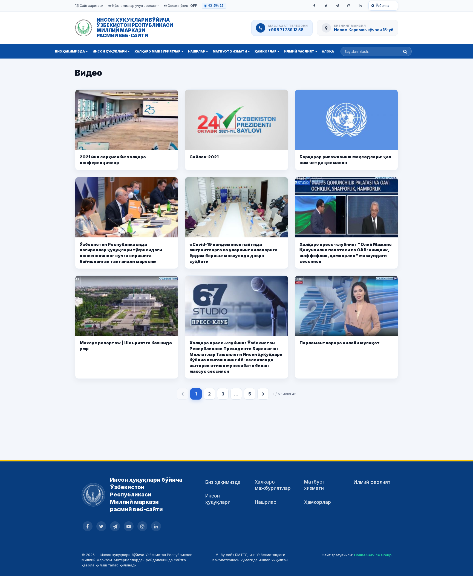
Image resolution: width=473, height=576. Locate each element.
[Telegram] (337, 5)
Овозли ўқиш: (182, 6)
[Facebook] (314, 5)
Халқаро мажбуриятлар (157, 51)
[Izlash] (405, 51)
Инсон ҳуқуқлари (110, 51)
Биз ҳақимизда (70, 51)
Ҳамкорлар (265, 51)
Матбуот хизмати (230, 51)
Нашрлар (196, 51)
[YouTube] (129, 526)
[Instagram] (348, 5)
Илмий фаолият (299, 51)
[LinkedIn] (360, 5)
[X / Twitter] (325, 5)
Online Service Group (372, 555)
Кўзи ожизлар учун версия (134, 6)
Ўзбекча (382, 6)
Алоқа (328, 51)
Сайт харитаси (91, 6)
